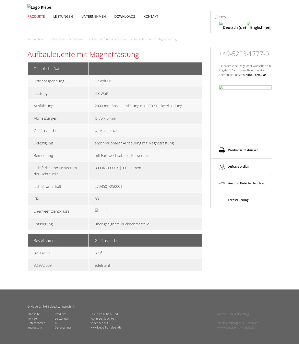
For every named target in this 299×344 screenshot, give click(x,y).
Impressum (34, 327)
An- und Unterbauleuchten (246, 183)
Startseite (33, 314)
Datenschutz (63, 327)
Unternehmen (93, 16)
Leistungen (63, 16)
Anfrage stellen (238, 166)
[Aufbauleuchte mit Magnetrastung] (245, 107)
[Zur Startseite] (59, 7)
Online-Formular (254, 75)
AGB (57, 323)
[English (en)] (259, 27)
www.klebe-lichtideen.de (106, 327)
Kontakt (151, 16)
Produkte (36, 16)
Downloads (124, 16)
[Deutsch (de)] (232, 27)
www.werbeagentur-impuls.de (235, 327)
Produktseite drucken (243, 150)
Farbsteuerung (238, 200)
